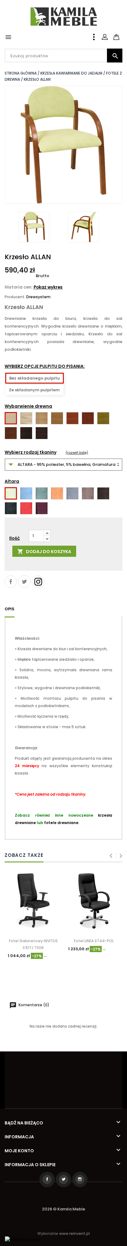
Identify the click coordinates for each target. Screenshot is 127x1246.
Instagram (38, 581)
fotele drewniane (61, 822)
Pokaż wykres (48, 287)
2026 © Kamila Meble (63, 1209)
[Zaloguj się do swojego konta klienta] (104, 37)
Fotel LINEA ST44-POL (94, 940)
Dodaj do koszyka (44, 551)
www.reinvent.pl (74, 1233)
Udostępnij (11, 581)
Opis (9, 609)
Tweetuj (24, 581)
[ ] (121, 33)
